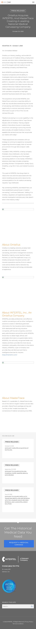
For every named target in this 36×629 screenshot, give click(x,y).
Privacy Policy (29, 621)
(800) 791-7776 (13, 566)
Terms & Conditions (18, 623)
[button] (33, 2)
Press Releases (18, 11)
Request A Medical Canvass (19, 544)
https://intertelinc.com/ (9, 355)
